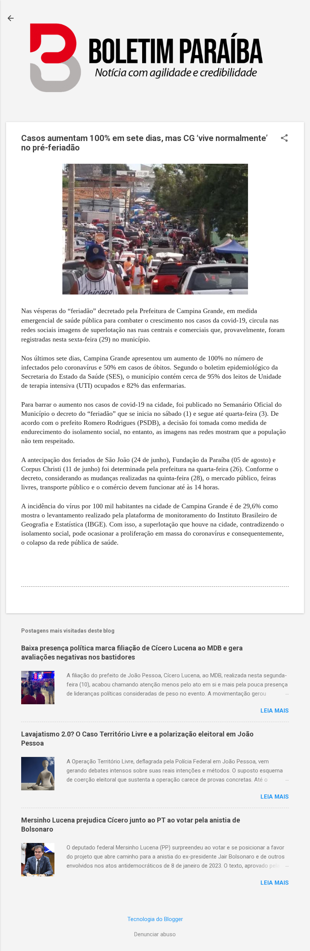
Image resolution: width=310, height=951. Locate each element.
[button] (284, 138)
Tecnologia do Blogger (155, 919)
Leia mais (274, 710)
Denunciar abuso (155, 934)
